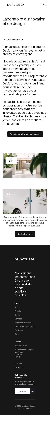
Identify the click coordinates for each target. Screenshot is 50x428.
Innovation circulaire (23, 323)
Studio (17, 315)
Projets (18, 311)
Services (18, 319)
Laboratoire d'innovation (25, 326)
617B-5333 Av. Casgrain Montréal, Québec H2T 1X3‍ (24, 353)
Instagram (19, 367)
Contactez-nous (25, 234)
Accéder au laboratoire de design (25, 134)
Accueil (18, 307)
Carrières (19, 330)
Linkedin (18, 363)
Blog (17, 334)
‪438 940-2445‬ (21, 346)
